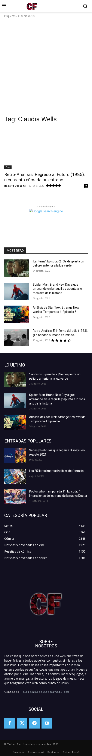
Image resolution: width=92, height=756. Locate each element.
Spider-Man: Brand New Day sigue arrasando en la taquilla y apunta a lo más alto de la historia (57, 289)
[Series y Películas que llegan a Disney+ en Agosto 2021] (15, 455)
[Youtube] (47, 723)
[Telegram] (34, 723)
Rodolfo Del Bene (15, 185)
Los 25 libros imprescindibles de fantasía (56, 471)
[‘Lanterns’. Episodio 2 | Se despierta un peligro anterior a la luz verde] (16, 268)
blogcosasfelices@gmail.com (45, 692)
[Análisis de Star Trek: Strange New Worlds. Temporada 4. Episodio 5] (16, 314)
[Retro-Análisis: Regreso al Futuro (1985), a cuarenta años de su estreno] (46, 148)
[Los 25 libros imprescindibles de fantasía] (15, 476)
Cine (8, 167)
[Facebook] (9, 723)
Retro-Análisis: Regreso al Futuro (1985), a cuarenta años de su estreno (44, 177)
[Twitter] (22, 723)
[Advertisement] (46, 66)
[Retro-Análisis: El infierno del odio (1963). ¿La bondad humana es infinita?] (16, 337)
